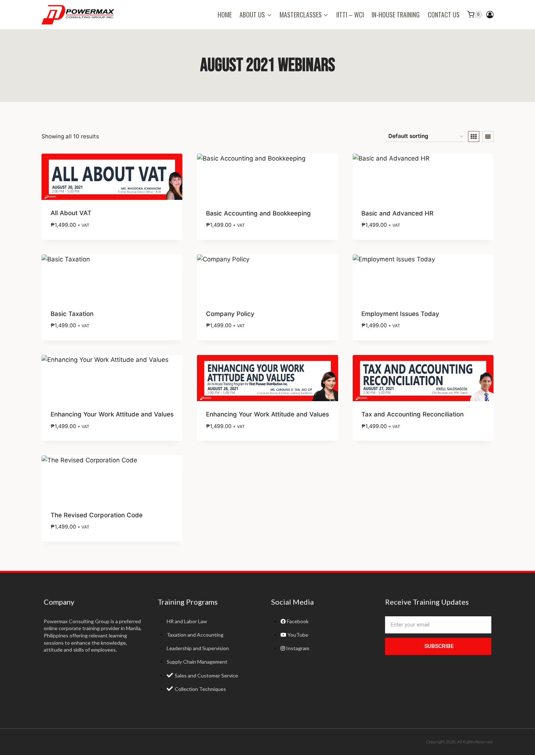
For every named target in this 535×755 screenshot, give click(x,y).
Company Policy (230, 313)
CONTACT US (444, 14)
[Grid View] (473, 136)
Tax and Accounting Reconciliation (412, 414)
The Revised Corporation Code (97, 515)
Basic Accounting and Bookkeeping (258, 213)
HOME (225, 14)
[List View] (488, 136)
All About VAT (71, 213)
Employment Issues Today (400, 313)
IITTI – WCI (350, 14)
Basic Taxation (72, 313)
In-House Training (396, 14)
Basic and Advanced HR (397, 213)
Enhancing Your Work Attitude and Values (112, 414)
